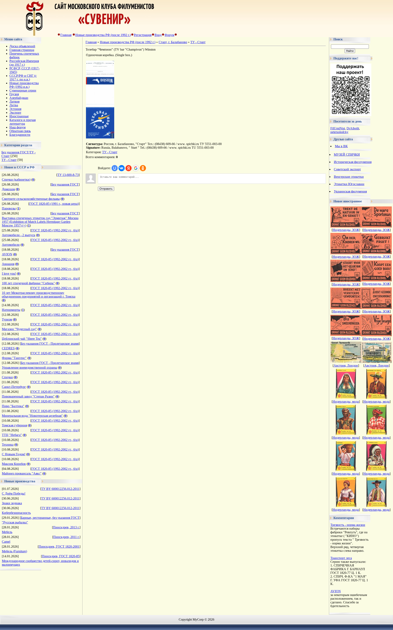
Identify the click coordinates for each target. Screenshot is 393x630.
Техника (8, 444)
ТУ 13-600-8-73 (68, 175)
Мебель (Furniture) (14, 551)
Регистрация (142, 35)
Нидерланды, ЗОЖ (346, 230)
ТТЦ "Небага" (12, 435)
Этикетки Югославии (349, 184)
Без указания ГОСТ (65, 184)
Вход (158, 35)
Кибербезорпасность (16, 512)
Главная (65, 35)
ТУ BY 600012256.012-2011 (60, 489)
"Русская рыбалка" (15, 522)
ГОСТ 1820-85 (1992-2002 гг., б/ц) (55, 230)
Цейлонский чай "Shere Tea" (22, 338)
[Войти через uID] (115, 168)
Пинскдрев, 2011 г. (66, 537)
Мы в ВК (341, 146)
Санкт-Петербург (14, 387)
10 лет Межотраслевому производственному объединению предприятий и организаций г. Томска (38, 294)
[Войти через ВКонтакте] (122, 168)
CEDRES (8, 348)
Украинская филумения (350, 191)
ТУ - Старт (9, 160)
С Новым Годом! (13, 454)
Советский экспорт (347, 169)
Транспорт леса (341, 558)
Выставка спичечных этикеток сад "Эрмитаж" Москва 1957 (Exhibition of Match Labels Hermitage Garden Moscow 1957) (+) (40, 221)
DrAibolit (353, 128)
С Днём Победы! (13, 493)
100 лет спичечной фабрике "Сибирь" (28, 283)
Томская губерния (14, 425)
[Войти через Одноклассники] (143, 168)
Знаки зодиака (12, 503)
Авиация (8, 264)
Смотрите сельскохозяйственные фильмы (31, 199)
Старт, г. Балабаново (173, 42)
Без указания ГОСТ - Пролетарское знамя (50, 343)
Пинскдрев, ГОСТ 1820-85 (60, 556)
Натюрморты (11, 310)
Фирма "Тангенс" (14, 358)
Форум (169, 35)
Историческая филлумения (353, 162)
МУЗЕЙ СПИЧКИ (347, 154)
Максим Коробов (14, 464)
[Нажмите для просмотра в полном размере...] (100, 137)
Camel (6, 541)
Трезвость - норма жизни (347, 525)
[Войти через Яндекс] (128, 168)
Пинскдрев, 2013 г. (66, 527)
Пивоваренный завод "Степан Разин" (28, 396)
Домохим (8, 189)
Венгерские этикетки (349, 176)
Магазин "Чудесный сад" (19, 329)
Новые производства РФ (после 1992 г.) (103, 35)
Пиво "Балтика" (13, 406)
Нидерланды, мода (346, 401)
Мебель (7, 532)
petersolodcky (339, 132)
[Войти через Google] (135, 168)
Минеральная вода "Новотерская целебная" (32, 415)
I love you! (9, 273)
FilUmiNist (337, 128)
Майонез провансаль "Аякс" (22, 473)
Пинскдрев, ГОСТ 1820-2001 (59, 546)
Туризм (7, 319)
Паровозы (9, 208)
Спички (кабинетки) (16, 179)
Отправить (106, 188)
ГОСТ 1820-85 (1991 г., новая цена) (54, 203)
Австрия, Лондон (346, 365)
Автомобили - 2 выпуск (18, 235)
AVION (7, 254)
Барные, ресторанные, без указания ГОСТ (50, 517)
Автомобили (11, 244)
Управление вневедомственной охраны (29, 367)
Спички (7, 377)
